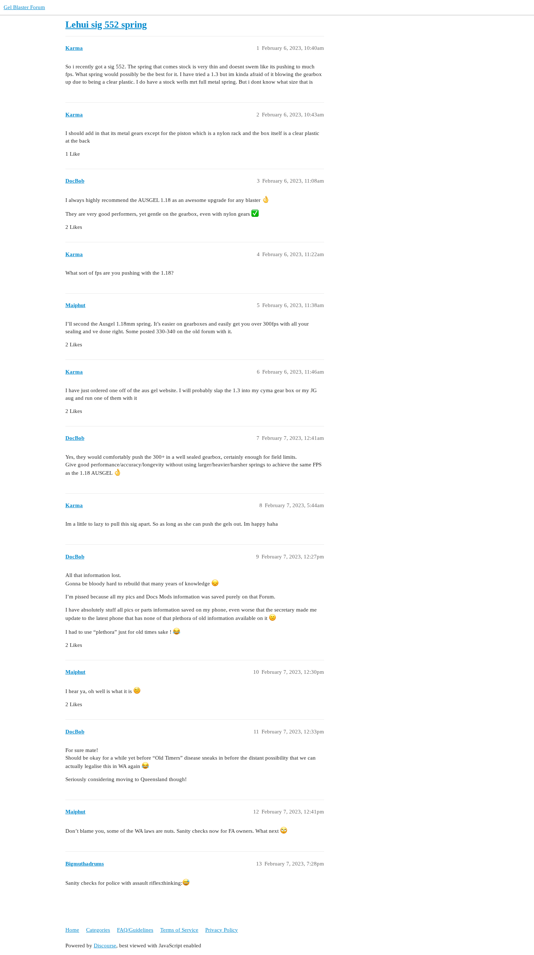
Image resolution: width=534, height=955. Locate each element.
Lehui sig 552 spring (106, 24)
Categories (98, 930)
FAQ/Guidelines (135, 930)
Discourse (105, 945)
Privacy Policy (221, 930)
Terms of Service (179, 930)
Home (72, 930)
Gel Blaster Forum (24, 7)
